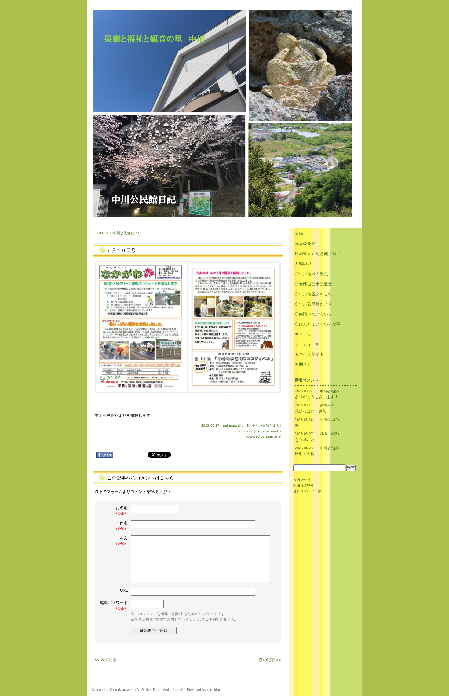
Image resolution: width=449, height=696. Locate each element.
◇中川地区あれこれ (313, 294)
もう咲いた (305, 439)
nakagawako (271, 431)
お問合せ (303, 364)
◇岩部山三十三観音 (313, 284)
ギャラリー (305, 334)
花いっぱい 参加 (311, 411)
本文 (121, 540)
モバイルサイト (309, 354)
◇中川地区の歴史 (311, 273)
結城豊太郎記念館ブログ (318, 253)
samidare (273, 436)
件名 (121, 525)
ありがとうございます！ (316, 397)
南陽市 (301, 233)
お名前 (121, 510)
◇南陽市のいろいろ (313, 314)
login (178, 689)
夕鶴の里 (303, 263)
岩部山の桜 (305, 453)
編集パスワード (114, 605)
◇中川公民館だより (125, 233)
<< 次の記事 (106, 660)
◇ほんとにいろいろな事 (318, 324)
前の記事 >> (270, 660)
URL (124, 590)
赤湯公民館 (305, 243)
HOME (100, 233)
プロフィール (307, 344)
